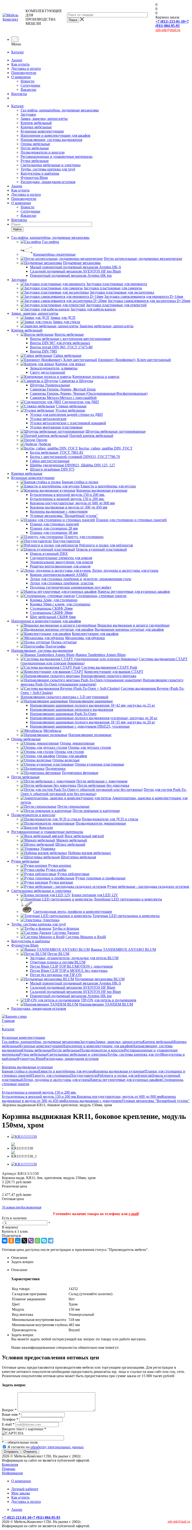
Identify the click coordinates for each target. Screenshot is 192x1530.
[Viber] (31, 1240)
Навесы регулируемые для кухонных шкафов (125, 1080)
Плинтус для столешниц (50, 1075)
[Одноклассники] (11, 1240)
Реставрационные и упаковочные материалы (56, 157)
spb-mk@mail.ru (167, 30)
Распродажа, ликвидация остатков (48, 182)
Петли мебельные (35, 148)
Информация (12, 1473)
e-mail (133, 1214)
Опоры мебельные (35, 144)
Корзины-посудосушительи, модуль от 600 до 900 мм (119, 1097)
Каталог (17, 52)
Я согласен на (45, 1447)
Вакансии (28, 90)
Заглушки (28, 114)
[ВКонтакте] (4, 1240)
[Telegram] (50, 1240)
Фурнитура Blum (34, 178)
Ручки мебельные (35, 161)
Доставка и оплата (26, 68)
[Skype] (44, 1240)
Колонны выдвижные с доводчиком (93, 1101)
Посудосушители (84, 1075)
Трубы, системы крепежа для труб (48, 169)
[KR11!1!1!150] (24, 1137)
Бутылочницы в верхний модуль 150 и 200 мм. (39, 1097)
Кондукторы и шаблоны (40, 173)
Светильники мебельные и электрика (51, 165)
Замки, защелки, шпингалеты (44, 119)
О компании (21, 77)
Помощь (8, 1469)
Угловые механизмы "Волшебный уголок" (156, 1101)
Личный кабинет (24, 1489)
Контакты (19, 94)
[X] (24, 1240)
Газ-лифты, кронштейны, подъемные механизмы (60, 110)
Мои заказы (20, 1493)
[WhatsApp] (37, 1240)
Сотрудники (30, 85)
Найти (17, 229)
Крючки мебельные (36, 127)
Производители (23, 73)
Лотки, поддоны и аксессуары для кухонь (56, 1080)
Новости (27, 81)
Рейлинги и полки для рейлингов (124, 1075)
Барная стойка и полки (20, 1071)
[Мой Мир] (18, 1240)
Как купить (20, 64)
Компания (10, 1465)
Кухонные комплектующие (42, 131)
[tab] (100, 1258)
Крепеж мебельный (36, 123)
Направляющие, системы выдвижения (51, 140)
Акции (16, 60)
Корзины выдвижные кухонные (119, 1071)
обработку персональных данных (57, 1447)
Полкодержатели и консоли (43, 152)
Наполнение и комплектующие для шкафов (55, 135)
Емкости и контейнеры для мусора (66, 1071)
